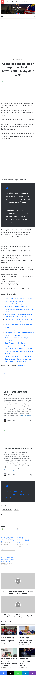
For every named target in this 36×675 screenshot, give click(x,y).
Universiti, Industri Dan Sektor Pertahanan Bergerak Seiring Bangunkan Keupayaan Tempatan (9, 661)
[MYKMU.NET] (18, 9)
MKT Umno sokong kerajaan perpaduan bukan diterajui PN (7, 559)
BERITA (21, 59)
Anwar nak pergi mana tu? (13, 330)
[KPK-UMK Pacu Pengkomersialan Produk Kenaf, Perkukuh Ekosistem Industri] (27, 630)
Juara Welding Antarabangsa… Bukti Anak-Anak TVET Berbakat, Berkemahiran (26, 661)
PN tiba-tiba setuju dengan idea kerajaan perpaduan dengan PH (8, 539)
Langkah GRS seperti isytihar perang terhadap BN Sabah (17, 494)
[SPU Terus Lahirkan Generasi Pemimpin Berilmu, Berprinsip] (9, 630)
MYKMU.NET (22, 365)
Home (16, 59)
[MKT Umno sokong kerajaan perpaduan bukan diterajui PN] (8, 553)
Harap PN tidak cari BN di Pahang (15, 343)
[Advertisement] (18, 37)
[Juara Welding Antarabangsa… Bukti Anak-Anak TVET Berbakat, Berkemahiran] (27, 652)
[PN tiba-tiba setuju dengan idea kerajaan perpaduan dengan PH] (8, 532)
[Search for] (34, 15)
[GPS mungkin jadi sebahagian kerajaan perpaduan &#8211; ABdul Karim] (24, 532)
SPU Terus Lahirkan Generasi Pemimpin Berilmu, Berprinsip (8, 639)
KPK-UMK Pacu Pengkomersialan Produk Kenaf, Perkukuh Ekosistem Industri (27, 639)
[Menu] (2, 15)
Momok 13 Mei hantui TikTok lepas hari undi (19, 356)
